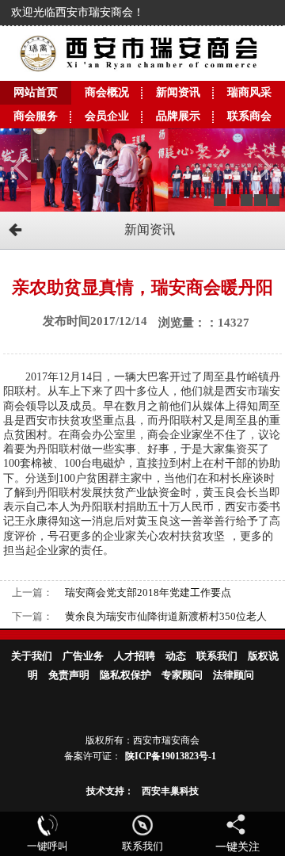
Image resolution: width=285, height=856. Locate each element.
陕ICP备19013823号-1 (170, 756)
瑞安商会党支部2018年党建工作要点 (148, 592)
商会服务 (35, 116)
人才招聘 (134, 656)
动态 (175, 656)
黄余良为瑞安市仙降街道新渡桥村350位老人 (166, 616)
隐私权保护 (125, 675)
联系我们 (217, 656)
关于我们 (31, 656)
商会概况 (107, 92)
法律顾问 (233, 675)
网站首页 (35, 92)
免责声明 (68, 675)
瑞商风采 (249, 92)
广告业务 (83, 656)
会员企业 (107, 116)
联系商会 (249, 116)
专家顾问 (182, 675)
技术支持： (110, 791)
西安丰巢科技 (170, 791)
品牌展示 (178, 116)
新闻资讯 (178, 92)
